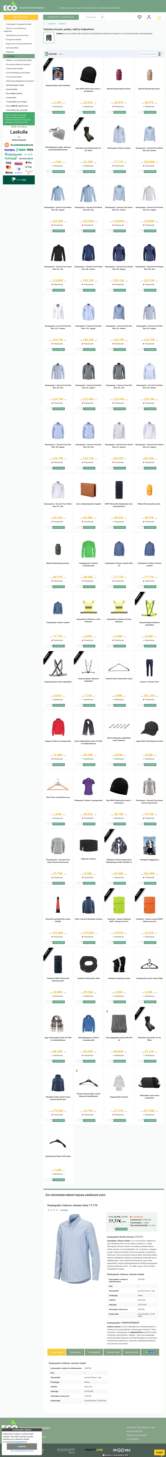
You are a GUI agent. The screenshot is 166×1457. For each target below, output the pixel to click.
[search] (102, 16)
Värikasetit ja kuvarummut (16, 35)
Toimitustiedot (94, 1352)
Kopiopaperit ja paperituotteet (18, 24)
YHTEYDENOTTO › (132, 1439)
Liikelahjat (10, 56)
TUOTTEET (21, 17)
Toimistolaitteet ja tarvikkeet (17, 72)
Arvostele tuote (112, 1352)
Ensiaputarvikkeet (13, 39)
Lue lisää (151, 1225)
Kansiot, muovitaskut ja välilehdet (15, 30)
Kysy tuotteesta (131, 1352)
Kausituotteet (11, 89)
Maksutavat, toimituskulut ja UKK (116, 1455)
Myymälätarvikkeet (13, 93)
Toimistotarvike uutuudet (16, 110)
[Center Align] (46, 54)
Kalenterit (9, 52)
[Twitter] (151, 1352)
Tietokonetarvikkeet (14, 68)
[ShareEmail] (147, 1352)
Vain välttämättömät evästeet (22, 1451)
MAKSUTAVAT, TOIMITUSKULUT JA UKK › (140, 1427)
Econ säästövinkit (17, 106)
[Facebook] (154, 1352)
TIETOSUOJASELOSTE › (134, 1431)
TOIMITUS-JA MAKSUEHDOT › (137, 1435)
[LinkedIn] (149, 1352)
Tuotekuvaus (75, 1352)
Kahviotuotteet (11, 47)
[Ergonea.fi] (122, 1450)
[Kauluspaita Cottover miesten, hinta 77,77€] (75, 1248)
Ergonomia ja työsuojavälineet (18, 43)
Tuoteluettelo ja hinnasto (16, 101)
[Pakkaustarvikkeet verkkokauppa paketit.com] (94, 1450)
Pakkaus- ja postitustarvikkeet (18, 60)
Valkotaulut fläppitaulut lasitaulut (19, 81)
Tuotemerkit (11, 97)
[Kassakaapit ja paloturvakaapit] (66, 1451)
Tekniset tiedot (56, 1352)
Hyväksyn (22, 1446)
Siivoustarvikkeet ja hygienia (17, 64)
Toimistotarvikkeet (13, 77)
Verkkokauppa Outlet (14, 85)
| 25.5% (121, 1217)
